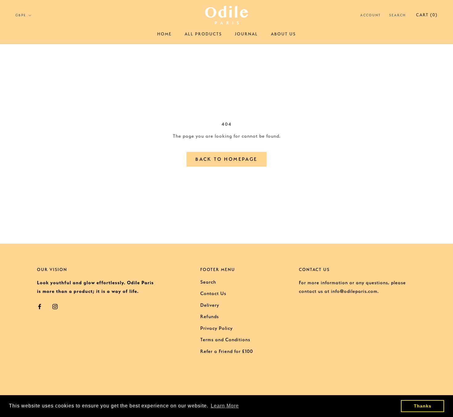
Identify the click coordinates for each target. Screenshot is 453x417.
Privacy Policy (216, 328)
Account (370, 15)
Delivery (209, 305)
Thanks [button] (422, 405)
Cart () (427, 14)
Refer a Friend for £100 (226, 351)
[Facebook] (39, 306)
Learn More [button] (225, 405)
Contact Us (213, 293)
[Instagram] (55, 306)
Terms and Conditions (225, 339)
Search (397, 15)
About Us (283, 33)
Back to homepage (226, 159)
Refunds (209, 316)
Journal (246, 33)
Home (164, 33)
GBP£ (20, 15)
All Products (203, 33)
